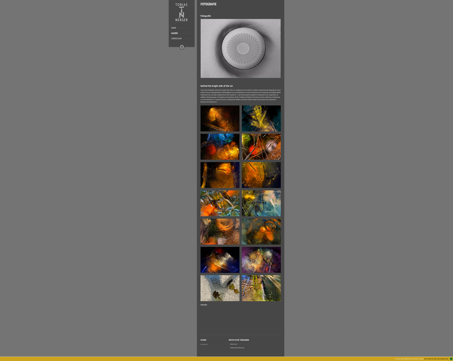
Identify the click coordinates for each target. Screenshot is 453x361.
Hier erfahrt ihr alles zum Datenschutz (436, 359)
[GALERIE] (183, 34)
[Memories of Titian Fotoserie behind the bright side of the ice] (220, 131)
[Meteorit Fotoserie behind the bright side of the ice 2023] (261, 187)
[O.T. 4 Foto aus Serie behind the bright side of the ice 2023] (220, 244)
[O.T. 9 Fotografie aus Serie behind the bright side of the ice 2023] (261, 300)
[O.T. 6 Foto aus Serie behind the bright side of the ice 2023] (261, 272)
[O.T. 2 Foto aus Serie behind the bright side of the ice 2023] (261, 216)
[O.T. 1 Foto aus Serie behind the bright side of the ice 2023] (220, 159)
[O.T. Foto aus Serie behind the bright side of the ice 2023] (220, 300)
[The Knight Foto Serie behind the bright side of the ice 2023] (261, 131)
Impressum (233, 344)
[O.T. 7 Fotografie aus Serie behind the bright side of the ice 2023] (220, 216)
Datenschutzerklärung (237, 348)
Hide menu (182, 47)
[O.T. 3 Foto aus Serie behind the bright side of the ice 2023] (261, 159)
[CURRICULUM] (183, 39)
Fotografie (204, 304)
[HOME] (183, 29)
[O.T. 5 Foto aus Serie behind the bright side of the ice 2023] (220, 272)
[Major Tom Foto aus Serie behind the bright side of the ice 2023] (261, 244)
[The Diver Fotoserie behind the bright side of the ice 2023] (220, 187)
